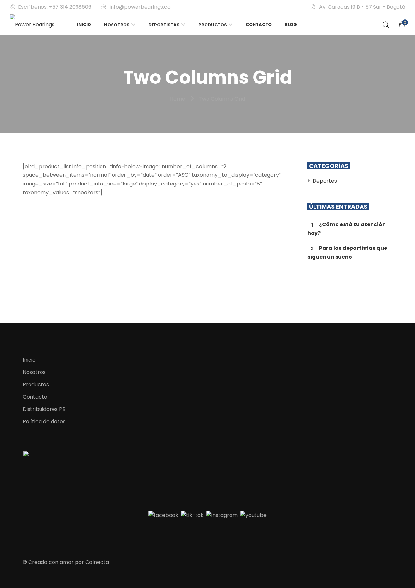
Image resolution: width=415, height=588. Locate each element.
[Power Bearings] (32, 24)
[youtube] (253, 515)
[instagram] (222, 515)
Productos (36, 384)
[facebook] (163, 515)
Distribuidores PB (44, 409)
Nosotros (34, 372)
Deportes (325, 181)
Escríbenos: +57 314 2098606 (54, 7)
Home (177, 99)
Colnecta (97, 562)
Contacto (35, 397)
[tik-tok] (192, 515)
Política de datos (44, 421)
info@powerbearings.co (140, 7)
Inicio (29, 360)
